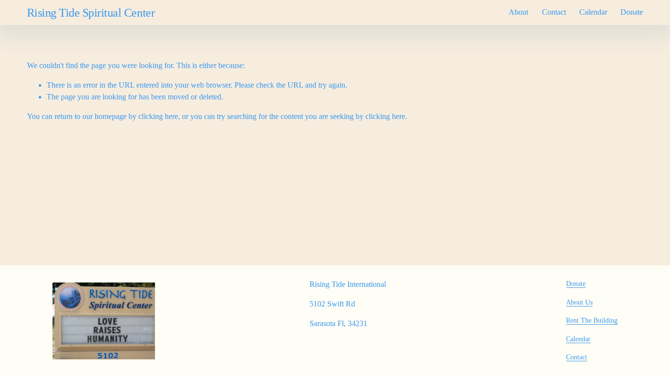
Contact (554, 12)
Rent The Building (592, 320)
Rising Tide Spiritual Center (91, 12)
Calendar (593, 12)
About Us (579, 302)
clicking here (158, 116)
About (518, 12)
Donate (631, 12)
